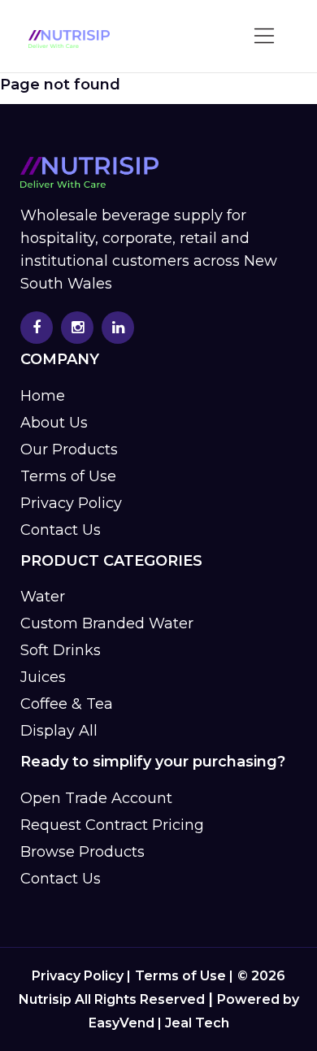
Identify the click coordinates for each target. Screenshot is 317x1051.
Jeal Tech (197, 1023)
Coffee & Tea (66, 704)
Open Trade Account (96, 798)
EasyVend (121, 1023)
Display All (59, 731)
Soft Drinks (60, 650)
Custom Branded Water (106, 623)
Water (42, 597)
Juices (43, 677)
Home (42, 396)
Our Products (69, 449)
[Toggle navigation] (265, 36)
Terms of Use (68, 476)
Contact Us (60, 530)
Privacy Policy (71, 503)
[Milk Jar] (69, 39)
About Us (54, 423)
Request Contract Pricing (112, 825)
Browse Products (82, 852)
